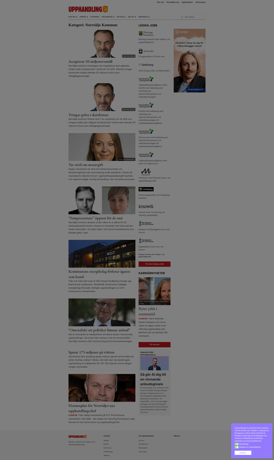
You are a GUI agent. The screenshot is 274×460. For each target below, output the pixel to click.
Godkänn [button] (243, 453)
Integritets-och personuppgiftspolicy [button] (248, 441)
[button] (260, 453)
